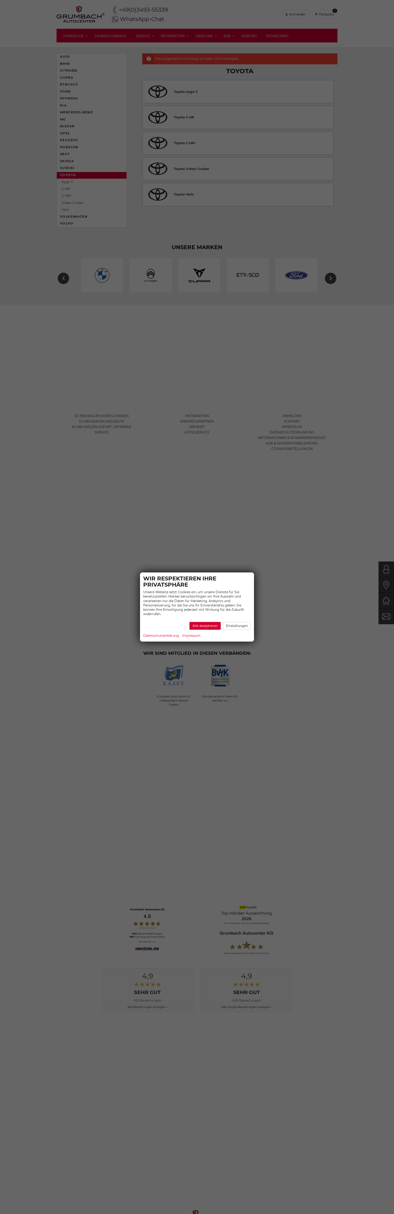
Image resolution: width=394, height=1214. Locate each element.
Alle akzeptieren (205, 626)
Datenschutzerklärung (161, 636)
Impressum (191, 636)
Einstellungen (237, 626)
